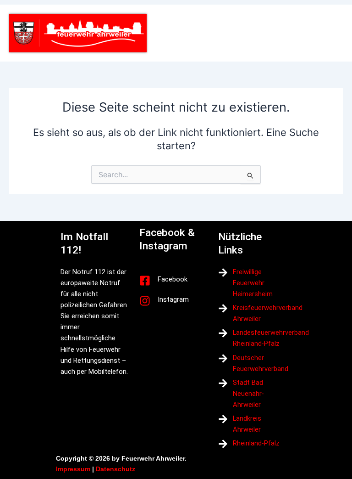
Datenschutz (115, 469)
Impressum (73, 469)
